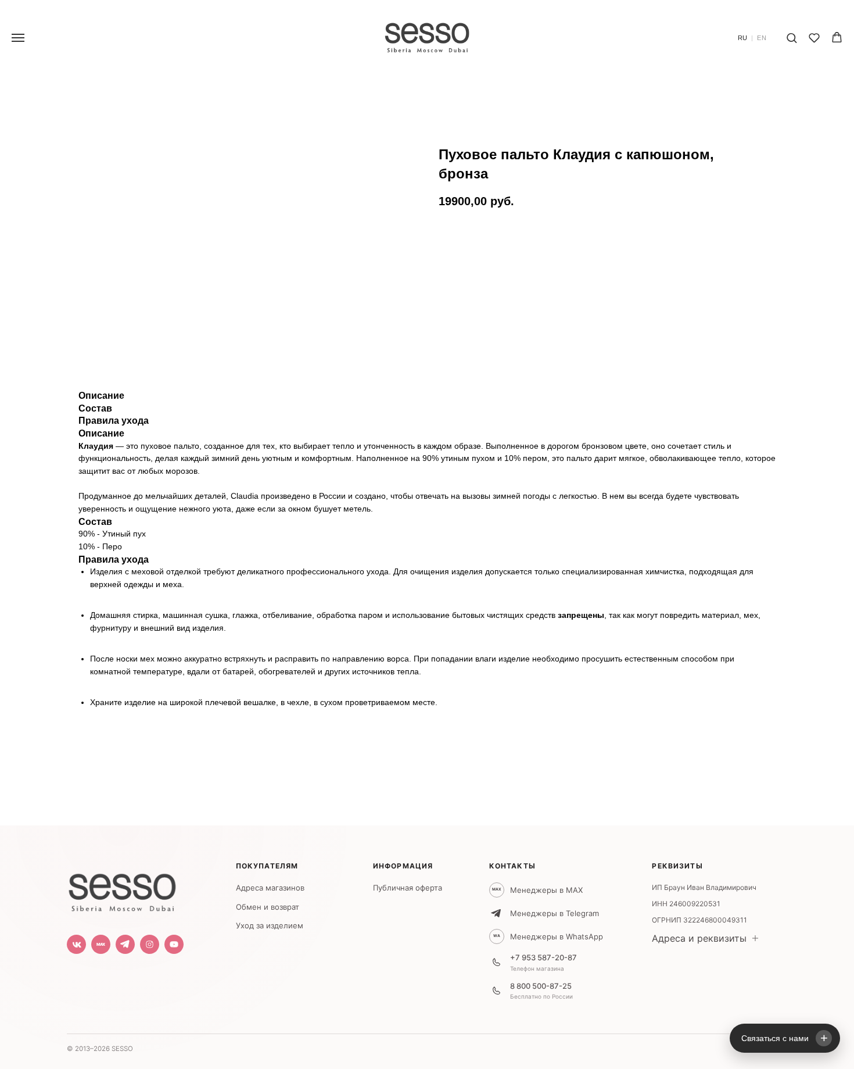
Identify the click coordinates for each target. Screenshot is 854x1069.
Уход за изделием (269, 925)
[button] (791, 37)
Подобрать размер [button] (490, 265)
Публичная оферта (407, 887)
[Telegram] (125, 944)
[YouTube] (174, 944)
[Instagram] (149, 944)
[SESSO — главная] (122, 889)
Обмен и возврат (267, 906)
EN (762, 38)
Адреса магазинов (270, 887)
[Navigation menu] (18, 38)
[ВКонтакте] (76, 944)
